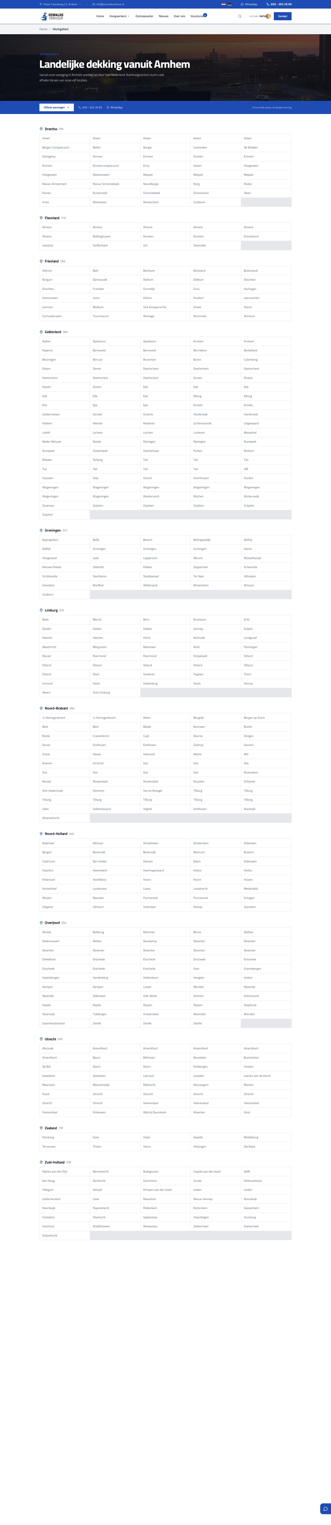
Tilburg (197, 790)
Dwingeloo (49, 156)
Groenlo (148, 414)
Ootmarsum (251, 995)
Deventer (199, 941)
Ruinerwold (100, 192)
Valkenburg (150, 683)
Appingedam (50, 539)
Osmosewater (145, 16)
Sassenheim (251, 1208)
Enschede (99, 959)
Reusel (46, 781)
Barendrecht (101, 1171)
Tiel (145, 459)
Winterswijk (251, 496)
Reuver (46, 656)
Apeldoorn (99, 341)
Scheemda (250, 567)
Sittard (248, 656)
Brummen (149, 359)
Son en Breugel (152, 790)
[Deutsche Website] (229, 4)
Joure (96, 297)
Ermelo (197, 405)
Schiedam (48, 1217)
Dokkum (148, 279)
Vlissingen (199, 1146)
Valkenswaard (102, 808)
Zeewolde (199, 245)
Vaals (96, 683)
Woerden (199, 1112)
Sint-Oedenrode (52, 790)
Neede (97, 441)
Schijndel (249, 781)
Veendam (48, 585)
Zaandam (250, 906)
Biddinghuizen (102, 236)
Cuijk (146, 736)
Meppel (148, 174)
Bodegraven (151, 1171)
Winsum (249, 585)
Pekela (147, 567)
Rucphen (198, 781)
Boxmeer (199, 726)
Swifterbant (100, 245)
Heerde (97, 423)
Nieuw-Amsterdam (54, 183)
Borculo (97, 359)
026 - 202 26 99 (281, 4)
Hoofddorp (99, 879)
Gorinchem (150, 1180)
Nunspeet (250, 441)
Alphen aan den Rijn (54, 1171)
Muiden (47, 897)
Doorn (96, 1066)
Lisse (96, 1199)
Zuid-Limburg (101, 692)
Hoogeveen (251, 165)
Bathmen (149, 932)
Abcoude (47, 1048)
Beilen (97, 147)
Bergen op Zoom (254, 717)
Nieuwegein (201, 1084)
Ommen (198, 995)
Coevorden (200, 147)
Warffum (98, 585)
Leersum (148, 1075)
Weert (46, 692)
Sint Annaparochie (154, 307)
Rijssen (147, 1005)
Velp (95, 478)
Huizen (248, 879)
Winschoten (201, 585)
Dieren (97, 368)
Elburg (197, 396)
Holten (248, 977)
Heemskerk (100, 870)
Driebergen (200, 1066)
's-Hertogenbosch (53, 717)
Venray (248, 683)
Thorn (247, 674)
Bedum (147, 539)
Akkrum (47, 270)
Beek (45, 619)
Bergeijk (198, 717)
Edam (197, 861)
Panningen (250, 647)
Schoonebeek (151, 192)
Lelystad (47, 245)
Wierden (249, 1014)
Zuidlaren (199, 202)
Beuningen (49, 359)
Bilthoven (149, 1057)
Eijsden (46, 628)
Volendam (149, 906)
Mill (246, 754)
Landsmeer (100, 888)
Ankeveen (250, 843)
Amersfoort (100, 1048)
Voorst (147, 478)
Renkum (249, 450)
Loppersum (150, 558)
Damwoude (100, 279)
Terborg (98, 459)
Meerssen (149, 647)
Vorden (248, 478)
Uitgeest (47, 906)
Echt (246, 619)
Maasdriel (250, 432)
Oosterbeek (100, 450)
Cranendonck (101, 736)
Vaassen (47, 478)
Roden (248, 183)
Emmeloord (251, 236)
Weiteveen (100, 202)
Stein (96, 674)
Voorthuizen (201, 478)
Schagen (249, 897)
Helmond (149, 754)
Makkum (98, 307)
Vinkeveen (99, 1112)
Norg (196, 183)
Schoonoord (201, 192)
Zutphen (98, 505)
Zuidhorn (48, 594)
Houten (248, 1066)
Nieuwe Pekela (51, 567)
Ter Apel (198, 576)
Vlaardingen (201, 1217)
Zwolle (97, 1023)
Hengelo (198, 977)
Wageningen (50, 487)
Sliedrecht (99, 1217)
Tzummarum (101, 316)
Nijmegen (149, 441)
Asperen (47, 350)
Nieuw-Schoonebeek (106, 183)
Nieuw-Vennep (203, 1199)
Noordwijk (250, 1199)
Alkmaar (98, 843)
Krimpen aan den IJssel (157, 1189)
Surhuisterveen (52, 316)
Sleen (247, 192)
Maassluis (149, 1199)
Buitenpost (251, 270)
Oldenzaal (99, 995)
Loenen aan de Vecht (257, 1075)
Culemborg (251, 359)
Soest (46, 1094)
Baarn (96, 1057)
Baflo (96, 539)
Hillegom (48, 1189)
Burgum (47, 279)
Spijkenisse (150, 1217)
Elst (44, 405)
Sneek (197, 307)
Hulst (146, 1137)
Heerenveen (50, 297)
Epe (95, 405)
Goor (196, 968)
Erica (146, 165)
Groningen (99, 548)
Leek (96, 558)
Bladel (147, 726)
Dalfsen (248, 932)
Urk (145, 245)
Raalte (46, 1005)
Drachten (250, 279)
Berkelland (250, 350)
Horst (146, 637)
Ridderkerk (150, 1208)
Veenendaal (150, 1103)
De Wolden (251, 147)
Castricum (48, 861)
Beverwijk (99, 852)
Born (146, 619)
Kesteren (149, 423)
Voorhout (48, 1226)
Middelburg (251, 1137)
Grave (46, 754)
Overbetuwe (151, 450)
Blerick (97, 619)
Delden (97, 941)
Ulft (246, 469)
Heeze (97, 754)
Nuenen (47, 763)
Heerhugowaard (153, 870)
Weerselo (199, 1014)
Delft (247, 1171)
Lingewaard (251, 423)
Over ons (179, 16)
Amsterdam (201, 843)
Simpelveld (200, 656)
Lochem (98, 432)
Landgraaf (250, 637)
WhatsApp (251, 4)
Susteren (149, 674)
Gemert (249, 745)
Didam (46, 368)
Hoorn (147, 879)
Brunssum (199, 619)
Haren (248, 548)
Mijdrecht (149, 1084)
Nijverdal (249, 986)
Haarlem (47, 870)
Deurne (198, 736)
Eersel (46, 745)
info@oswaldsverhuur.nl (110, 4)
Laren (146, 888)
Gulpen (248, 628)
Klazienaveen (101, 174)
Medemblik (251, 888)
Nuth (196, 647)
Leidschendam (51, 1199)
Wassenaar (150, 1226)
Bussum (249, 852)
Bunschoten (251, 1057)
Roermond (99, 656)
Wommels (199, 316)
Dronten (148, 236)
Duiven (46, 386)
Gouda (197, 1180)
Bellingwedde (202, 539)
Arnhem (198, 341)
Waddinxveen (101, 1226)
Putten (197, 450)
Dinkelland (48, 959)
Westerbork (150, 202)
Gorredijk (149, 288)
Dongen (249, 736)
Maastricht (49, 647)
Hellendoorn (151, 977)
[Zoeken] (240, 16)
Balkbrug (98, 932)
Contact (282, 16)
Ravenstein (251, 772)
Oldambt (98, 567)
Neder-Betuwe (51, 441)
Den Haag (48, 1180)
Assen (46, 138)
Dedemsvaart (50, 941)
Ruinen (46, 192)
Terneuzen (49, 1146)
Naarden (98, 897)
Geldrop (198, 745)
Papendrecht (101, 1208)
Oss (145, 763)
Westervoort (151, 496)
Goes (96, 1137)
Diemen (148, 861)
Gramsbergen (252, 968)
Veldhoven (200, 808)
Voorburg (250, 1217)
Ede (145, 386)
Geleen (97, 628)
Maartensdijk (101, 1084)
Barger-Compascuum (55, 147)
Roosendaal (100, 781)
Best (45, 726)
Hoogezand (49, 558)
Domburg (48, 1137)
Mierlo (197, 754)
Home (100, 16)
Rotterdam (200, 1208)
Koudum (198, 297)
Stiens (248, 307)
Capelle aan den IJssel (207, 1171)
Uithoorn (98, 906)
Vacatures (197, 16)
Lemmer (47, 307)
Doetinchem (151, 368)
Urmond (47, 683)
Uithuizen (250, 576)
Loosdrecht (200, 888)
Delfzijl (248, 539)
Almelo (46, 932)
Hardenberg (100, 977)
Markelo (198, 986)
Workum (249, 316)
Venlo (197, 683)
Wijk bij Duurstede (154, 1112)
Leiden (197, 1189)
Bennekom (200, 350)
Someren (98, 790)
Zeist (247, 1112)
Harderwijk (200, 414)
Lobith (46, 432)
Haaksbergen (50, 977)
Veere (147, 1146)
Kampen (47, 986)
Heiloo (197, 870)
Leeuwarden (252, 297)
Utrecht (97, 1094)
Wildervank (150, 585)
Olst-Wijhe (150, 995)
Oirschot (98, 763)
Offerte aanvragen (54, 107)
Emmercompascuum (106, 165)
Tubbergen (100, 1014)
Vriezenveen (151, 1014)
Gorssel (97, 414)
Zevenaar (48, 505)
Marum (198, 558)
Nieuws (163, 16)
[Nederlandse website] (224, 4)
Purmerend (150, 897)
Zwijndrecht (49, 1235)
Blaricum (199, 852)
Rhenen (249, 1084)
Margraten (100, 647)
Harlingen (250, 288)
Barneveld (99, 350)
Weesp (197, 906)
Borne (197, 932)
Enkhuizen (250, 861)
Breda (46, 736)
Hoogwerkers (118, 16)
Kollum (147, 297)
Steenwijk (48, 1014)
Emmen (97, 156)
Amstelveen (150, 843)
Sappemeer (200, 567)
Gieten (197, 165)
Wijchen (198, 496)
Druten (197, 377)
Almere (47, 227)
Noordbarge (151, 183)
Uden (45, 808)
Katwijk (97, 1189)
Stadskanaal (151, 576)
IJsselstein (48, 1075)
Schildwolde (49, 576)
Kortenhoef (49, 888)
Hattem (47, 423)
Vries (45, 202)
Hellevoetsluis (253, 1180)
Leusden (198, 1075)
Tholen (97, 1146)
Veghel (147, 808)
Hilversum (48, 879)
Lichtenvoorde (202, 423)
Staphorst (250, 1005)
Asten (147, 717)
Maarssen (48, 1084)
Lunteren (199, 432)
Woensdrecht (50, 817)
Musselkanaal (252, 558)
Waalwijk (249, 808)
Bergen (47, 852)
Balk (95, 270)
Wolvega (148, 316)
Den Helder (100, 861)
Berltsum (149, 270)
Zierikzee (249, 1146)
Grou (196, 288)
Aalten (46, 341)
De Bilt (46, 1066)
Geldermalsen (51, 414)
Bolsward (199, 270)
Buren (197, 359)
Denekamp (150, 941)
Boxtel (248, 726)
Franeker (98, 288)
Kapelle (198, 1137)
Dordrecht (99, 1180)
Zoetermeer (201, 1226)
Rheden (47, 459)
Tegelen (198, 674)
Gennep (198, 628)
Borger (147, 147)
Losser (147, 986)
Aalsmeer (48, 843)
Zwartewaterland (53, 1023)
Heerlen (47, 637)
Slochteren (100, 576)
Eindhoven (99, 745)
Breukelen (199, 1057)
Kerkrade (199, 637)
